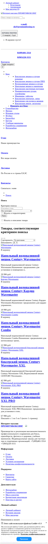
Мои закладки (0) (12, 9)
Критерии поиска (9, 206)
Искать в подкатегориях (14, 213)
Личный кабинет (13, 510)
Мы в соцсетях (12, 495)
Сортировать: (7, 240)
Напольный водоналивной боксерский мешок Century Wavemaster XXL (20, 361)
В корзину (5, 250)
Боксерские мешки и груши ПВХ (30, 81)
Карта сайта (11, 479)
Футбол (9, 116)
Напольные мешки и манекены (29, 86)
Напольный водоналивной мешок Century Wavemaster (21, 257)
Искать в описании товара (15, 220)
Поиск (8, 195)
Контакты (5, 62)
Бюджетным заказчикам (16, 497)
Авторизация (15, 7)
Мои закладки (12, 515)
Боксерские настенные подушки (29, 89)
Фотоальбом (11, 128)
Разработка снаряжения (16, 125)
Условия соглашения (15, 461)
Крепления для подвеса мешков (29, 101)
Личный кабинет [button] (12, 3)
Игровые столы (12, 113)
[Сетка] (4, 238)
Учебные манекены (14, 123)
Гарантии (10, 477)
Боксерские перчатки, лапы (27, 98)
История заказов (13, 513)
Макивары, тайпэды (24, 96)
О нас (3, 138)
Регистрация (15, 5)
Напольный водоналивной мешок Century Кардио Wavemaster (20, 291)
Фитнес (9, 111)
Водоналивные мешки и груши (29, 84)
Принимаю (24, 539)
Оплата (4, 153)
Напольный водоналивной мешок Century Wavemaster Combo (21, 326)
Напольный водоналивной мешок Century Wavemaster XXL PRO (21, 397)
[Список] (2, 238)
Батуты (9, 120)
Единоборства (12, 108)
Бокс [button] (8, 74)
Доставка (5, 168)
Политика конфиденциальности (20, 464)
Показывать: (6, 242)
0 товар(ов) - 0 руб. (9, 34)
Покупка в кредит (14, 500)
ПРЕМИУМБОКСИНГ (12, 426)
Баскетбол (10, 118)
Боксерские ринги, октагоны (28, 103)
